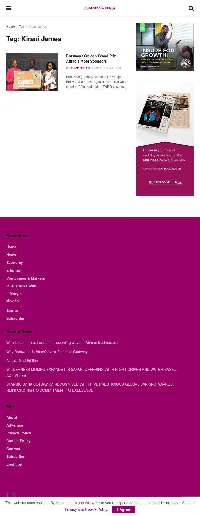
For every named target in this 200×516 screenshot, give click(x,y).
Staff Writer (80, 68)
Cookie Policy (18, 440)
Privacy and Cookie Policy (86, 509)
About (11, 417)
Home (10, 26)
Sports (12, 310)
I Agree (123, 509)
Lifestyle (14, 293)
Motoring (12, 300)
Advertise (14, 425)
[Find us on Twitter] (14, 495)
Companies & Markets (25, 278)
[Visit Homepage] (100, 8)
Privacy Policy (18, 432)
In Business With (21, 285)
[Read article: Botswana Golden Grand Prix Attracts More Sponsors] (32, 72)
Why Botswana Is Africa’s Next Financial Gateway (47, 351)
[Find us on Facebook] (7, 495)
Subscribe (15, 318)
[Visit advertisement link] (165, 47)
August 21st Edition (22, 360)
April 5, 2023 (104, 68)
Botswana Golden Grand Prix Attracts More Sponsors (91, 58)
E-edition (14, 464)
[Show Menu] (8, 8)
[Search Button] (191, 8)
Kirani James (37, 26)
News (11, 254)
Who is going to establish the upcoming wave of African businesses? (62, 342)
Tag (21, 26)
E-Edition (14, 270)
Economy (14, 262)
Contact (13, 448)
